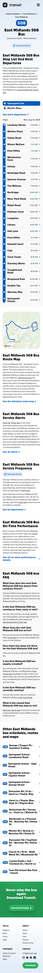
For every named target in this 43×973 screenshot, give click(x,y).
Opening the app (25, 378)
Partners (7, 949)
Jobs (24, 936)
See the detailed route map (18, 401)
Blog (5, 933)
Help (5, 939)
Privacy (25, 939)
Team (24, 933)
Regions (6, 930)
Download (30, 965)
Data (5, 959)
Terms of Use (27, 943)
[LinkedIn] (34, 957)
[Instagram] (23, 957)
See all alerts (10, 451)
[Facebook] (31, 957)
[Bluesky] (27, 958)
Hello (6, 926)
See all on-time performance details (19, 558)
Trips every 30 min (23, 45)
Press (5, 936)
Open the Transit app (11, 423)
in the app (12, 637)
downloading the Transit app (15, 622)
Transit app (25, 490)
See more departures (14, 114)
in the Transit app (25, 697)
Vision (25, 930)
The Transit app (21, 436)
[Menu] (38, 5)
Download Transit (20, 908)
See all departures (13, 509)
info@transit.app (29, 953)
